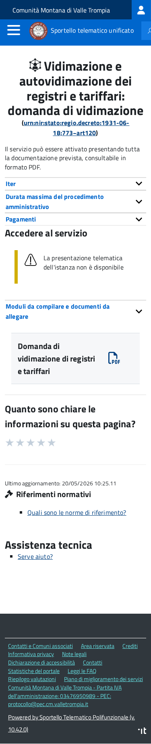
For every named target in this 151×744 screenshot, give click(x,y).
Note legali (74, 654)
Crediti (130, 646)
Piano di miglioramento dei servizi (103, 679)
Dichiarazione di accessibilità (41, 662)
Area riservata (97, 646)
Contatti (92, 662)
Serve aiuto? (35, 556)
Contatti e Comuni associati (40, 646)
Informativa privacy (31, 654)
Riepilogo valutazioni (32, 679)
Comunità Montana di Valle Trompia (61, 10)
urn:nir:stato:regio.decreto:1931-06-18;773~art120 (77, 128)
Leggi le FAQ (82, 671)
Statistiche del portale (34, 671)
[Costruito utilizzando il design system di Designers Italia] (142, 731)
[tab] (75, 184)
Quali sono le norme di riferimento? (76, 512)
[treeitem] (141, 9)
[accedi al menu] (13, 29)
